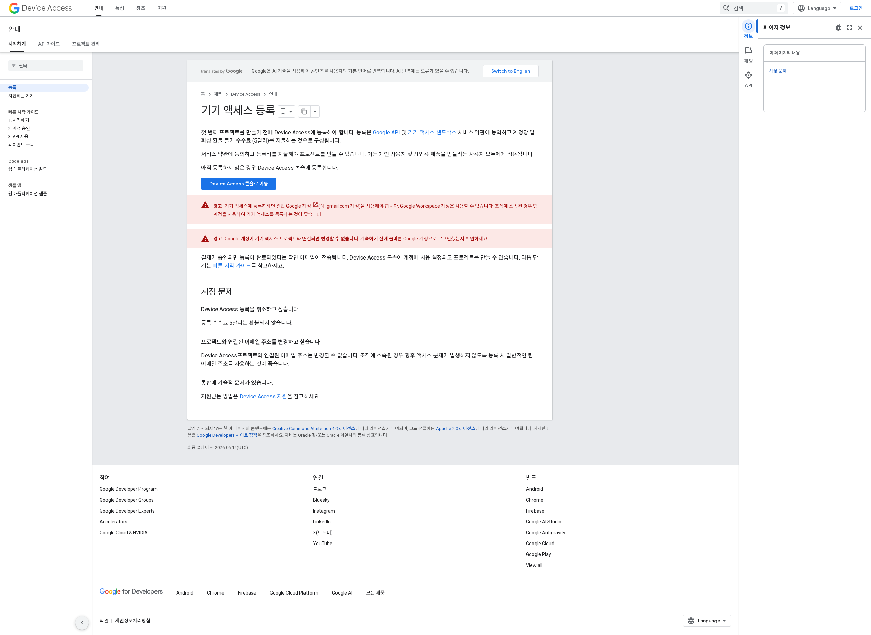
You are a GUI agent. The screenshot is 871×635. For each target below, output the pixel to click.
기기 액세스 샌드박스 (432, 132)
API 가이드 (49, 44)
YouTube (322, 543)
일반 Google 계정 (293, 206)
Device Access (47, 8)
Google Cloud (540, 543)
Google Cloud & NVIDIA (124, 532)
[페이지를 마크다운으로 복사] (304, 111)
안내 (98, 8)
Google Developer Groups (127, 500)
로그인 (856, 8)
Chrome (534, 500)
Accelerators (113, 521)
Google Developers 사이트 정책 (227, 435)
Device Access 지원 (263, 396)
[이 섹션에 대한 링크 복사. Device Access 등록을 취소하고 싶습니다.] (306, 309)
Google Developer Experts (127, 511)
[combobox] (754, 8)
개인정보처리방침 (132, 620)
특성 (119, 8)
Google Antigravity (545, 532)
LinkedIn (322, 521)
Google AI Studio (543, 521)
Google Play (538, 554)
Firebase (535, 511)
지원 (162, 8)
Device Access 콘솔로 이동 (238, 184)
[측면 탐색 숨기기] (82, 623)
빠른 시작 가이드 (232, 266)
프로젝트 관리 (86, 44)
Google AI (342, 593)
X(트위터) (323, 532)
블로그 (319, 489)
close (860, 27)
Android (534, 489)
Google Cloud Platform (294, 593)
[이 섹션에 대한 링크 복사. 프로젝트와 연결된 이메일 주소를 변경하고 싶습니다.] (328, 342)
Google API (386, 132)
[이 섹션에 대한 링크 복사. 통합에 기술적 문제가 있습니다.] (279, 383)
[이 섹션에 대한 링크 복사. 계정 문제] (240, 292)
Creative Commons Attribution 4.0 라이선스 (313, 428)
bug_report (838, 27)
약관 (104, 620)
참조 (140, 8)
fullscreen (849, 27)
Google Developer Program (129, 489)
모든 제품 (375, 593)
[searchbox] (45, 65)
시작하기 (17, 44)
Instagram (324, 511)
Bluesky (321, 500)
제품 (218, 94)
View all (534, 565)
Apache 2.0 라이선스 (455, 428)
